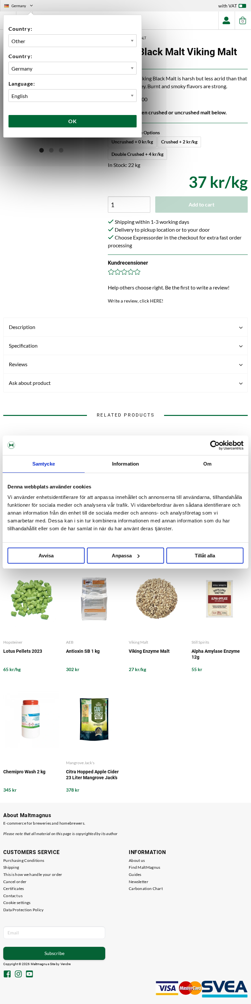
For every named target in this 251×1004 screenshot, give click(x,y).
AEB (70, 642)
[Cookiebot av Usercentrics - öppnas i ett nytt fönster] (214, 445)
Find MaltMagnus (144, 867)
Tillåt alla (205, 555)
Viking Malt (138, 642)
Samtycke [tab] (43, 464)
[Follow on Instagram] (18, 974)
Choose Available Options (134, 132)
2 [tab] (51, 150)
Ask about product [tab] (30, 383)
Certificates (13, 888)
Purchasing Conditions (23, 860)
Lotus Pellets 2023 (22, 651)
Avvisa (46, 555)
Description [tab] (22, 327)
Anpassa (122, 555)
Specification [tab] (23, 345)
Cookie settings (17, 902)
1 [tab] (41, 150)
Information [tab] (125, 464)
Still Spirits (200, 642)
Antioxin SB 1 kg (83, 651)
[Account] (226, 20)
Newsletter (138, 881)
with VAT (227, 5)
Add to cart (201, 204)
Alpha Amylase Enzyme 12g (216, 654)
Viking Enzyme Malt (149, 651)
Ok (72, 121)
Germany (21, 6)
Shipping (11, 867)
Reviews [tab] (18, 364)
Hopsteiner (13, 642)
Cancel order (15, 881)
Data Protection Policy (23, 909)
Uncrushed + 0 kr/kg (132, 141)
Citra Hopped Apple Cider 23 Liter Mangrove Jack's (92, 774)
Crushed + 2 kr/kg (179, 141)
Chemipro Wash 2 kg (24, 771)
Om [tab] (207, 464)
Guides (135, 874)
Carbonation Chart (146, 888)
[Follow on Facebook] (7, 974)
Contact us (13, 895)
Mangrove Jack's (80, 762)
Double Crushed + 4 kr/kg (137, 154)
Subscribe (54, 953)
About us (137, 860)
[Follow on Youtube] (29, 974)
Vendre (65, 964)
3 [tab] (61, 150)
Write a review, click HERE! (135, 301)
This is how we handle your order (32, 874)
